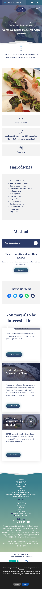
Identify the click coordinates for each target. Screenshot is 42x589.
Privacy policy (17, 541)
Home (7, 23)
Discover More (14, 354)
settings (16, 573)
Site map (8, 541)
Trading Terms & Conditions (21, 492)
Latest (21, 488)
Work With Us (21, 483)
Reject (25, 584)
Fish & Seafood (17, 23)
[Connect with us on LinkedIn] (24, 522)
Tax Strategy (28, 543)
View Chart (13, 406)
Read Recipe (13, 455)
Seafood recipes (30, 23)
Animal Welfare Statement (21, 496)
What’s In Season (21, 487)
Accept (17, 584)
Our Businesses (21, 481)
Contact (21, 270)
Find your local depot (21, 515)
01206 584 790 (22, 511)
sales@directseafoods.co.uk (22, 513)
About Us (21, 479)
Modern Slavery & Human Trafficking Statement (21, 494)
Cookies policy (17, 543)
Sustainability (21, 490)
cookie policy (33, 573)
